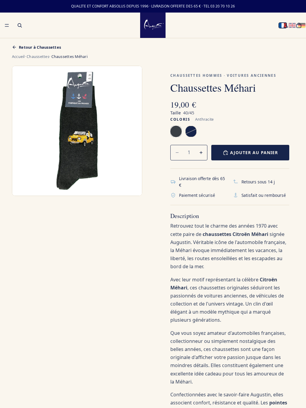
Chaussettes (38, 56)
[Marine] (191, 131)
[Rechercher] (19, 25)
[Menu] (7, 25)
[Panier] (298, 25)
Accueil (18, 56)
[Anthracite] (176, 131)
